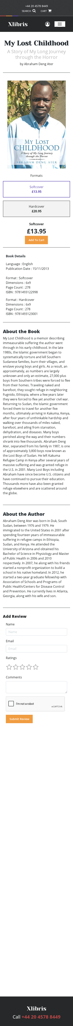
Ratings (11, 658)
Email (10, 641)
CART (44, 11)
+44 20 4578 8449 (36, 6)
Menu (60, 23)
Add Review (14, 616)
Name (10, 624)
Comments (14, 677)
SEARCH (27, 11)
